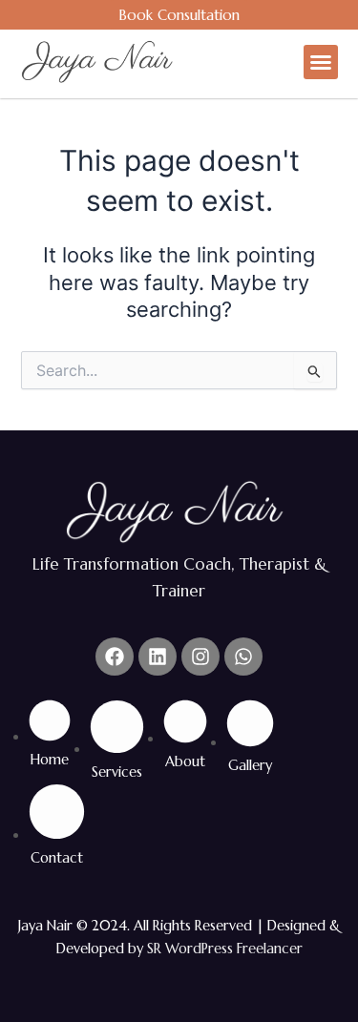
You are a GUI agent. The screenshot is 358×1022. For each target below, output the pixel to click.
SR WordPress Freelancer (225, 948)
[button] (321, 62)
